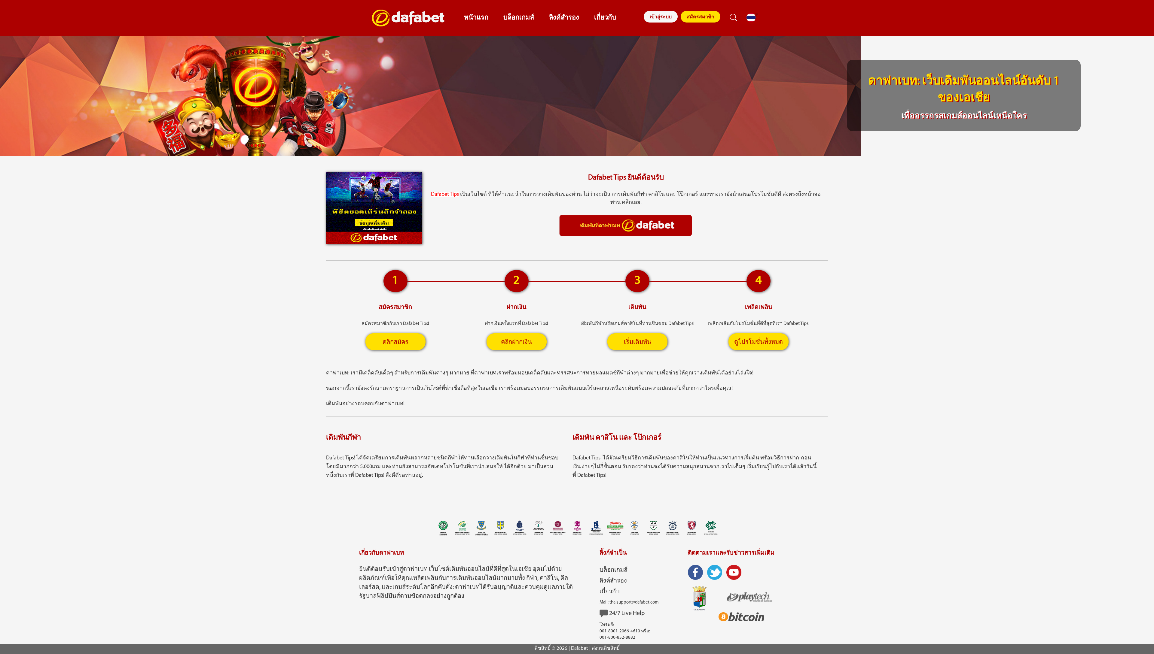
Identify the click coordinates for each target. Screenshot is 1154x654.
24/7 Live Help (627, 613)
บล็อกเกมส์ (518, 17)
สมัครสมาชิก (700, 17)
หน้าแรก (476, 17)
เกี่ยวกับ (605, 17)
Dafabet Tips (445, 194)
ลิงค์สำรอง (564, 17)
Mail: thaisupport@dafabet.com (629, 602)
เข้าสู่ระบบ (661, 17)
